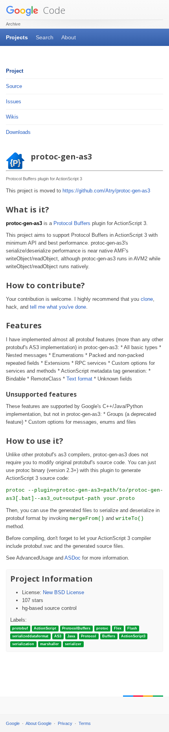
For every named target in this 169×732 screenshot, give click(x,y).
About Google (38, 723)
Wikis (12, 117)
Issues (13, 101)
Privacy (65, 723)
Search (44, 37)
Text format (79, 379)
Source (14, 86)
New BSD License (63, 592)
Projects (17, 37)
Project (14, 71)
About (68, 37)
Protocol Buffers (71, 223)
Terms (85, 723)
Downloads (18, 132)
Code (52, 10)
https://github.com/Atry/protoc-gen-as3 (106, 191)
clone (147, 299)
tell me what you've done (58, 307)
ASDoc (72, 558)
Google (13, 723)
